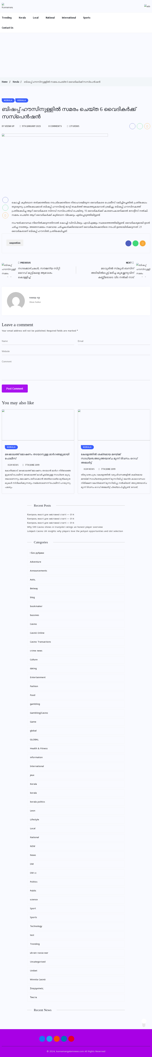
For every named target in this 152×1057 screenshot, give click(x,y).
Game (33, 722)
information (36, 757)
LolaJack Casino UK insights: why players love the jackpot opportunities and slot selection (75, 531)
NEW (32, 846)
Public (33, 890)
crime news (36, 651)
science (34, 899)
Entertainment (38, 677)
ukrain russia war (39, 953)
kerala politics (37, 802)
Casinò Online (37, 633)
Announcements (38, 571)
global (33, 731)
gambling (35, 704)
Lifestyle (34, 819)
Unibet (33, 970)
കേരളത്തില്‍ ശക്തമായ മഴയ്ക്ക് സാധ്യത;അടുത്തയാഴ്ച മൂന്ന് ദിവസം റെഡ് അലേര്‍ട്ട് (109, 458)
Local (35, 17)
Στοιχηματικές (36, 988)
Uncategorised (37, 962)
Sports (86, 17)
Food (32, 695)
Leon (32, 810)
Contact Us (7, 27)
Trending (7, 17)
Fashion (34, 686)
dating (33, 668)
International (69, 17)
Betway (34, 588)
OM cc (33, 873)
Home (4, 81)
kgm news (13, 465)
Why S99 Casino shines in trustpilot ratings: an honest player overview (65, 527)
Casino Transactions (40, 642)
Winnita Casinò (38, 979)
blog (32, 597)
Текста (33, 997)
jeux (32, 775)
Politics (33, 882)
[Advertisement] (76, 55)
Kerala (22, 17)
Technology (36, 926)
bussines (34, 615)
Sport (33, 908)
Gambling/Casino (39, 713)
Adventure (35, 562)
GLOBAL (34, 739)
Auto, (32, 579)
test (32, 935)
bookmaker (36, 606)
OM (32, 864)
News (33, 855)
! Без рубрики (37, 553)
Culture (34, 659)
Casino (33, 624)
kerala (33, 793)
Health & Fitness (39, 748)
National (50, 17)
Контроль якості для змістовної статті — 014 (50, 514)
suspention (14, 242)
